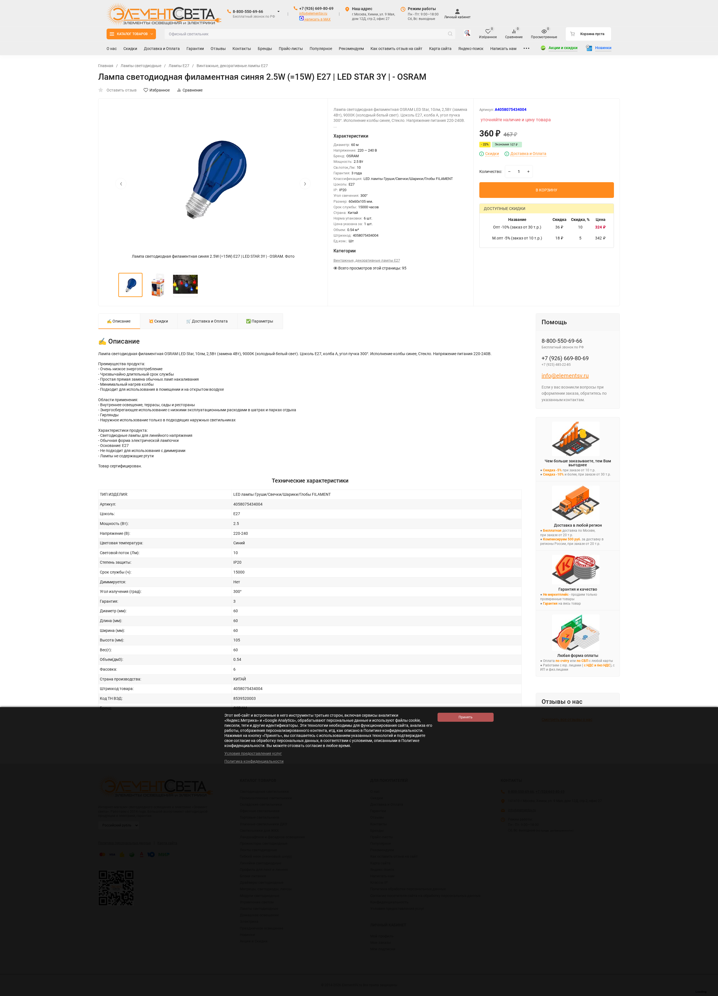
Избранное (159, 90)
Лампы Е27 (179, 66)
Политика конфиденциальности (254, 761)
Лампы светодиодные (141, 66)
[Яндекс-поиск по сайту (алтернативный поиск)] (467, 34)
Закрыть (709, 993)
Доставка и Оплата (528, 154)
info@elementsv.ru (313, 13)
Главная (105, 66)
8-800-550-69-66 (248, 11)
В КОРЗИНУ (546, 190)
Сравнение (192, 90)
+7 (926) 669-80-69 (316, 8)
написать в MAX (317, 19)
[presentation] (120, 183)
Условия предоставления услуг (253, 753)
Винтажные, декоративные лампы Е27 (232, 66)
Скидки (492, 154)
